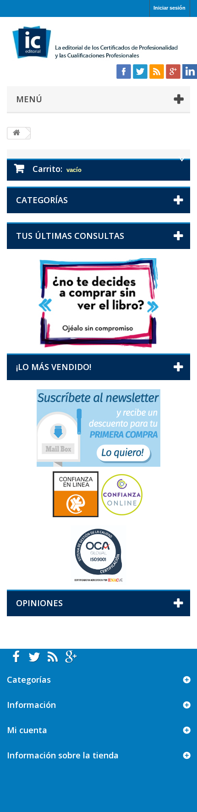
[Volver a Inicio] (16, 133)
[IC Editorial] (98, 43)
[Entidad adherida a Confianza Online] (98, 493)
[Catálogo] (98, 302)
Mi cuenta (27, 729)
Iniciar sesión (169, 8)
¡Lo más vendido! (53, 366)
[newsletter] (98, 427)
